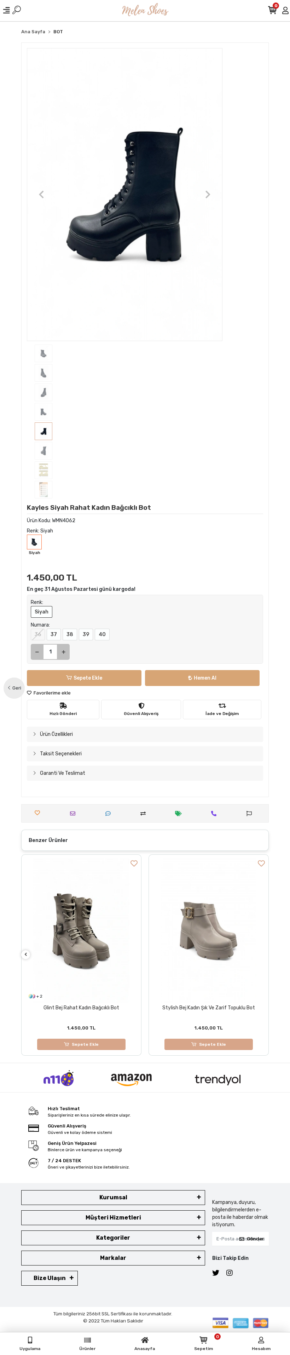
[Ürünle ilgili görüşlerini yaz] (110, 813)
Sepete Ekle (88, 678)
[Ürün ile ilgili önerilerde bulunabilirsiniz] (251, 813)
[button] (41, 194)
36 (38, 635)
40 (102, 635)
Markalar (113, 1258)
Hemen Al (205, 678)
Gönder (255, 1238)
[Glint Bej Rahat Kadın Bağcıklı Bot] (81, 930)
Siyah (41, 612)
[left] (26, 954)
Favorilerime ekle (52, 693)
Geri (16, 688)
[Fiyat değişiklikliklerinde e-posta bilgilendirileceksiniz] (180, 813)
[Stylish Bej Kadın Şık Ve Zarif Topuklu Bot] (208, 930)
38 (69, 635)
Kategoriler (113, 1237)
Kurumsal (113, 1197)
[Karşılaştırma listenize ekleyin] (145, 813)
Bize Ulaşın (50, 1278)
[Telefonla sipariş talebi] (215, 813)
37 (54, 635)
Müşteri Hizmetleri (113, 1217)
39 (86, 635)
